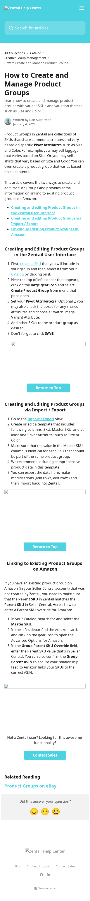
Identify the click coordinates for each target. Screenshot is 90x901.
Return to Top (48, 387)
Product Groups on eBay (30, 786)
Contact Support (38, 866)
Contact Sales (45, 755)
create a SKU (30, 263)
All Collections (14, 53)
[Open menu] (82, 8)
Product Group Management (25, 58)
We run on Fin (47, 888)
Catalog (35, 53)
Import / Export (41, 418)
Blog (18, 866)
